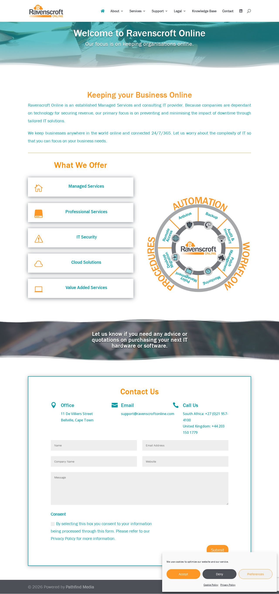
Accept (183, 574)
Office (67, 405)
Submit (217, 550)
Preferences (255, 574)
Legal (178, 11)
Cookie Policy (211, 584)
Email (127, 405)
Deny (219, 574)
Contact (227, 11)
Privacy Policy (227, 584)
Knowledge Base (204, 11)
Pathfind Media (80, 586)
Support (158, 11)
